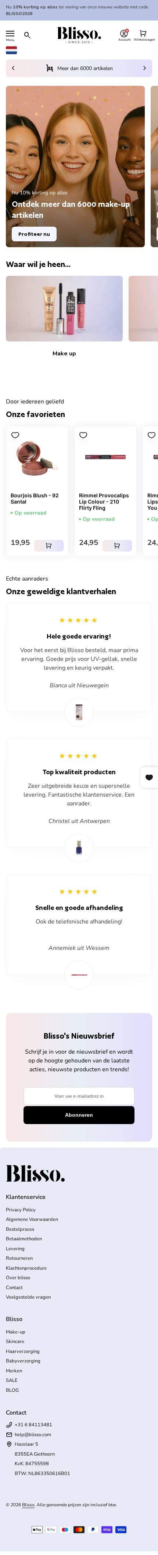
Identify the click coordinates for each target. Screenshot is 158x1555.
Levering (15, 1248)
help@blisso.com (33, 1434)
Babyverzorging (23, 1361)
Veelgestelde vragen (28, 1297)
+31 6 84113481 (33, 1425)
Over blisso (18, 1277)
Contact (14, 1287)
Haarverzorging (23, 1351)
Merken (14, 1371)
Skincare (15, 1341)
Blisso (28, 1505)
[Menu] (10, 33)
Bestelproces (20, 1229)
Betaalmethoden (24, 1239)
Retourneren (19, 1258)
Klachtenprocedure (26, 1268)
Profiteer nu (34, 234)
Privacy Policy (21, 1210)
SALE (12, 1380)
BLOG (12, 1390)
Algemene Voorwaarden (32, 1219)
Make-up (15, 1332)
